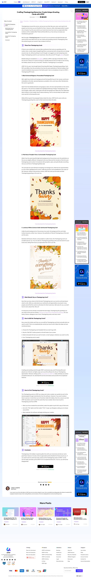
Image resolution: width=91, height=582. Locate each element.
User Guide (83, 550)
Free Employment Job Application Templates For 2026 (81, 252)
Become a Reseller (72, 554)
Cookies (49, 575)
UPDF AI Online (45, 559)
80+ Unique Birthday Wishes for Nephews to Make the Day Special (81, 234)
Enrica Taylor (42, 524)
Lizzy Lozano (32, 17)
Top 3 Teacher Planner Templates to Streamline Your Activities (82, 41)
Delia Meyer (77, 524)
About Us (70, 550)
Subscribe (79, 570)
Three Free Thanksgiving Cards (10, 25)
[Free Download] (81, 2)
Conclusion (7, 40)
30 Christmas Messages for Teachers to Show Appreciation (82, 471)
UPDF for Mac (45, 552)
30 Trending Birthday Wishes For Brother (81, 467)
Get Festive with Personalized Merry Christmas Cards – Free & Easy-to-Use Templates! (82, 463)
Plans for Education (30, 554)
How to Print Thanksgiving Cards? (10, 37)
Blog (69, 561)
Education (58, 554)
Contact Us (83, 559)
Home (21, 21)
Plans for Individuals (31, 550)
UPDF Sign (44, 563)
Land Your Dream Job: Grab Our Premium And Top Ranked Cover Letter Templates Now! (82, 458)
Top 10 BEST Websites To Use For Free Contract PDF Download (82, 45)
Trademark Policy (60, 575)
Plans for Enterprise (30, 552)
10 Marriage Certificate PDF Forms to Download (82, 256)
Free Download (81, 2)
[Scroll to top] (88, 579)
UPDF (5, 2)
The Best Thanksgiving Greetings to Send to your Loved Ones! (81, 50)
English (79, 575)
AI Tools (43, 561)
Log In (87, 2)
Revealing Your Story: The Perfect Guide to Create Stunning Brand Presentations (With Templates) (81, 27)
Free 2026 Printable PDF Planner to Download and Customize (82, 238)
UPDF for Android (46, 556)
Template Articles (34, 21)
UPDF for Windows (46, 550)
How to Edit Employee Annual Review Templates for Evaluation (82, 453)
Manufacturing (59, 561)
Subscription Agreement (43, 575)
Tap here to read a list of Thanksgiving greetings (51, 312)
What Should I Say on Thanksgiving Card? (9, 29)
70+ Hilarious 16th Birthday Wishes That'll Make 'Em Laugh (81, 31)
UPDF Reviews (71, 552)
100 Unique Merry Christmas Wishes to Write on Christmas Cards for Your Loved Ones (82, 449)
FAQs (82, 552)
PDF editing (40, 58)
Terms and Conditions (35, 575)
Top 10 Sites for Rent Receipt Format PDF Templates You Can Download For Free (81, 444)
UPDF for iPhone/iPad (47, 554)
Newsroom (70, 559)
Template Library (84, 554)
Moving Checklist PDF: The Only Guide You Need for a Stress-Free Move (82, 260)
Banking (58, 550)
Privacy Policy (27, 575)
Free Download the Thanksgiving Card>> (45, 151)
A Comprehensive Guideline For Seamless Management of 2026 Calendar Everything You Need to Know (82, 243)
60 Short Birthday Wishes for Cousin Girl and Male (81, 36)
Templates (26, 21)
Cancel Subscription (85, 561)
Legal (57, 559)
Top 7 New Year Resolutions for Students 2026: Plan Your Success (82, 247)
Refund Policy (53, 575)
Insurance (58, 556)
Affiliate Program (71, 556)
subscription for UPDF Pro (47, 373)
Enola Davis (7, 524)
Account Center (84, 556)
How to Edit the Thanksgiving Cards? (11, 33)
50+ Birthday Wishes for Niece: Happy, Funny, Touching (82, 22)
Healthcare (58, 552)
